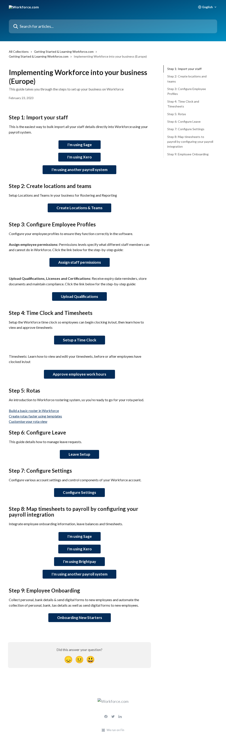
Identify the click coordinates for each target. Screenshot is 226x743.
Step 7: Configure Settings (185, 129)
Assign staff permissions (79, 262)
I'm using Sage (79, 144)
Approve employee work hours (79, 374)
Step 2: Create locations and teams (187, 78)
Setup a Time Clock (79, 340)
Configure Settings (79, 492)
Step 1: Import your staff (184, 69)
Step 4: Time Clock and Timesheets (183, 104)
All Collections (19, 51)
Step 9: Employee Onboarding (188, 154)
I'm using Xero (79, 157)
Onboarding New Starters (79, 617)
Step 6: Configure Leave (184, 121)
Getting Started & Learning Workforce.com (64, 51)
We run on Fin (115, 730)
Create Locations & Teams (79, 207)
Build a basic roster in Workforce (34, 410)
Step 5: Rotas (176, 114)
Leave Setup (79, 454)
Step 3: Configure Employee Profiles (186, 91)
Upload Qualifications (79, 296)
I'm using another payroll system (79, 169)
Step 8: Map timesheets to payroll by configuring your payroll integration (190, 142)
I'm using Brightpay (79, 561)
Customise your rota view (28, 421)
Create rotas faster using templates (35, 416)
